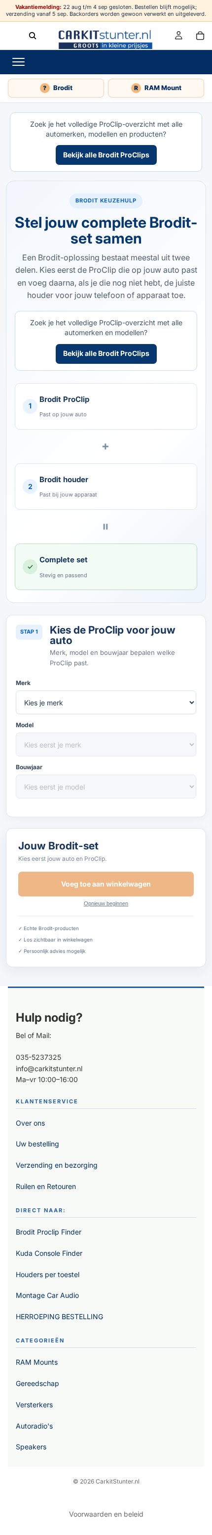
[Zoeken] (32, 35)
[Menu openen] (18, 61)
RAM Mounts (37, 1362)
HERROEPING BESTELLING (59, 1316)
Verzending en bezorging (57, 1165)
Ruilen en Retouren (46, 1186)
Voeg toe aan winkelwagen (106, 884)
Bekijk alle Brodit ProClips (106, 154)
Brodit (57, 88)
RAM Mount (157, 88)
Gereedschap (37, 1383)
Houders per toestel (47, 1274)
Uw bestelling (37, 1143)
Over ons (30, 1123)
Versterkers (34, 1404)
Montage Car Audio (47, 1295)
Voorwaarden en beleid (106, 1514)
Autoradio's (34, 1426)
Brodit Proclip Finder (48, 1232)
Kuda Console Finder (49, 1253)
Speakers (31, 1446)
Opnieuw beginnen (106, 903)
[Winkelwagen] (200, 35)
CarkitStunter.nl (118, 1481)
